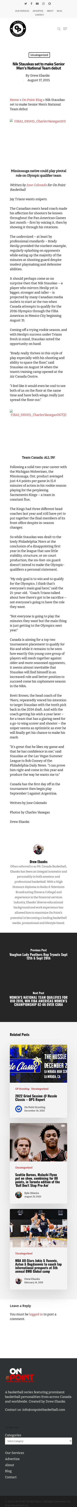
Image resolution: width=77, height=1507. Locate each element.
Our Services (22, 11)
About (50, 11)
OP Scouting (22, 1088)
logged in (36, 1314)
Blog (59, 11)
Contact (39, 14)
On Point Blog (32, 100)
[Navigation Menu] (65, 29)
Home (14, 100)
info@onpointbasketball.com (43, 1410)
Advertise (38, 11)
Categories (13, 1435)
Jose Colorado (37, 185)
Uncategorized (39, 55)
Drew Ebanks (40, 76)
